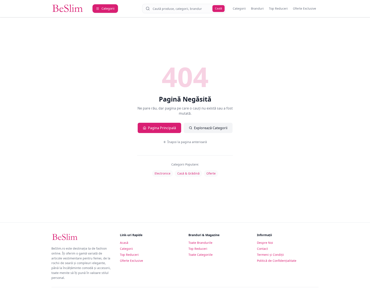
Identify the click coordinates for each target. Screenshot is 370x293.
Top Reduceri (278, 8)
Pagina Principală (162, 128)
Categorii (239, 8)
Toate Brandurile (200, 243)
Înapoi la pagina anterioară (187, 142)
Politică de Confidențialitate (276, 261)
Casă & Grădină (188, 173)
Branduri (257, 8)
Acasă (124, 243)
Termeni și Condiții (270, 255)
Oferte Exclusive (304, 8)
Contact (262, 249)
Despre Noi (265, 243)
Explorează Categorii (210, 128)
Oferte (211, 173)
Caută (218, 8)
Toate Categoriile (200, 255)
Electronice (162, 173)
